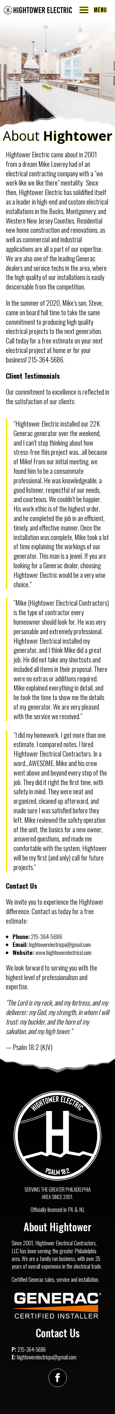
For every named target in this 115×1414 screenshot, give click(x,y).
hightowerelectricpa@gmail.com (46, 1357)
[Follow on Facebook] (57, 1378)
